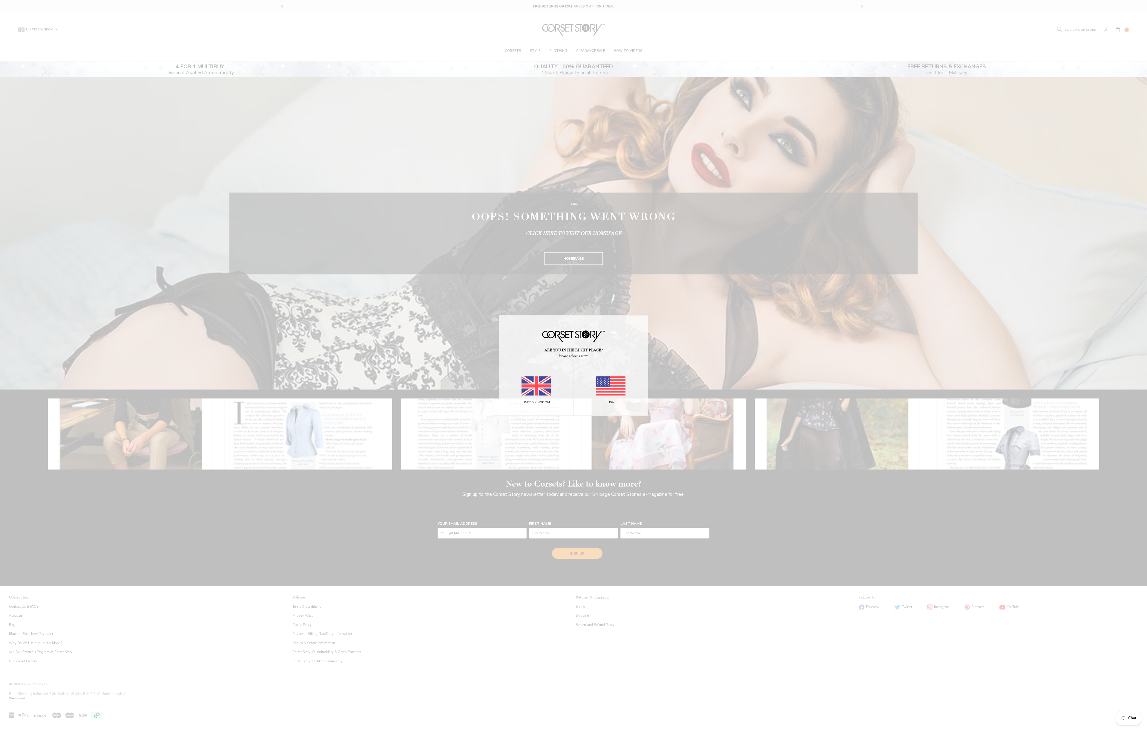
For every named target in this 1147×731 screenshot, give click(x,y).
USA (611, 402)
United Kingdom (536, 402)
